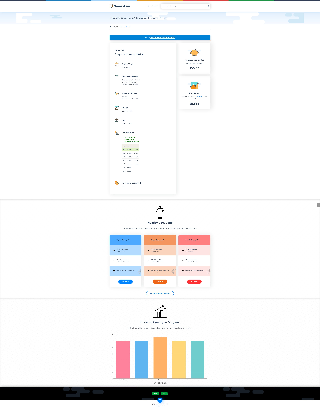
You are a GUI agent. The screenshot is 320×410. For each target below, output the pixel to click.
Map (148, 6)
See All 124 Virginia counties (160, 293)
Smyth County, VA (157, 240)
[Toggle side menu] (318, 205)
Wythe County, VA (123, 240)
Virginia (116, 27)
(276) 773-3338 (127, 124)
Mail (164, 393)
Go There (125, 281)
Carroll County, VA (192, 240)
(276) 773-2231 (127, 111)
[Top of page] (160, 400)
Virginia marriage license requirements (162, 37)
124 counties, (198, 97)
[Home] (111, 27)
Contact (155, 6)
